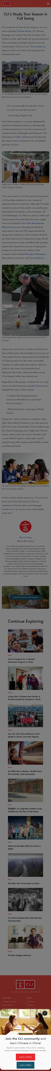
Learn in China (25, 1057)
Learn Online (25, 1065)
